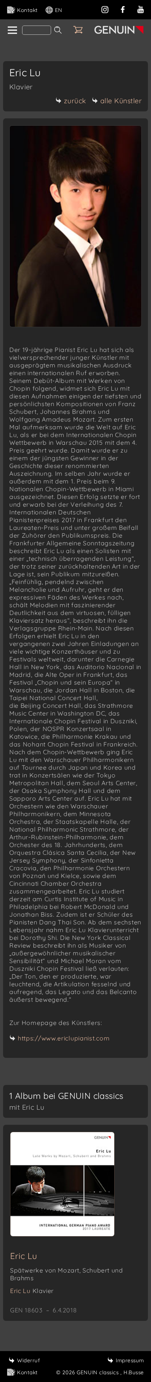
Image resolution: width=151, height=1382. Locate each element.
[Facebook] (122, 8)
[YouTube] (140, 8)
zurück (75, 100)
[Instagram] (105, 8)
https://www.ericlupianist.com (64, 1038)
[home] (11, 30)
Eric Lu (24, 1255)
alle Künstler (121, 100)
